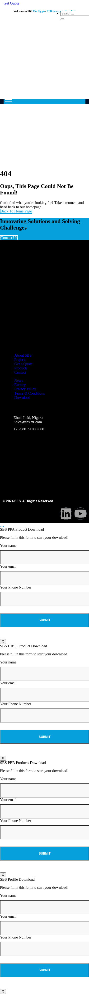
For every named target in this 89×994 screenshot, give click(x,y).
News (18, 380)
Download (22, 398)
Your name (8, 545)
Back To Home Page (16, 211)
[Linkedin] (66, 513)
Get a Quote (23, 364)
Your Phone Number (15, 587)
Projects (20, 360)
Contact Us (8, 238)
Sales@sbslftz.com (28, 422)
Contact (20, 372)
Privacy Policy (25, 389)
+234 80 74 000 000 (29, 429)
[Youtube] (80, 513)
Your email (8, 566)
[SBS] (44, 63)
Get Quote (11, 3)
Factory (20, 385)
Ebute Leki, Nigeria (28, 418)
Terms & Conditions (29, 393)
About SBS (23, 355)
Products (20, 368)
